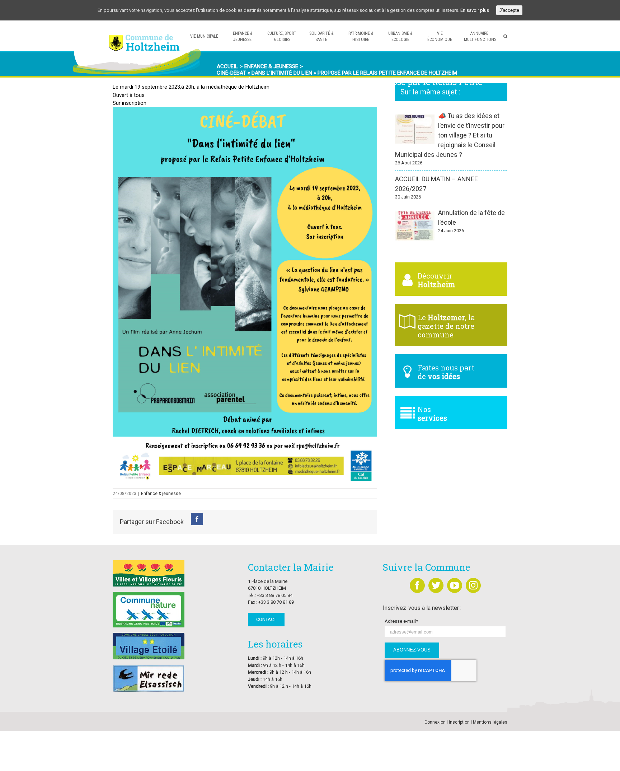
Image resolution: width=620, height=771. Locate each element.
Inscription (459, 722)
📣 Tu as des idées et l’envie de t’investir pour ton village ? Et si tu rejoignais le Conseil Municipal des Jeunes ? (449, 135)
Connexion (435, 722)
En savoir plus (474, 10)
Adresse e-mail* (401, 621)
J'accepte (509, 10)
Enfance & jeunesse (161, 493)
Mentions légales (490, 722)
